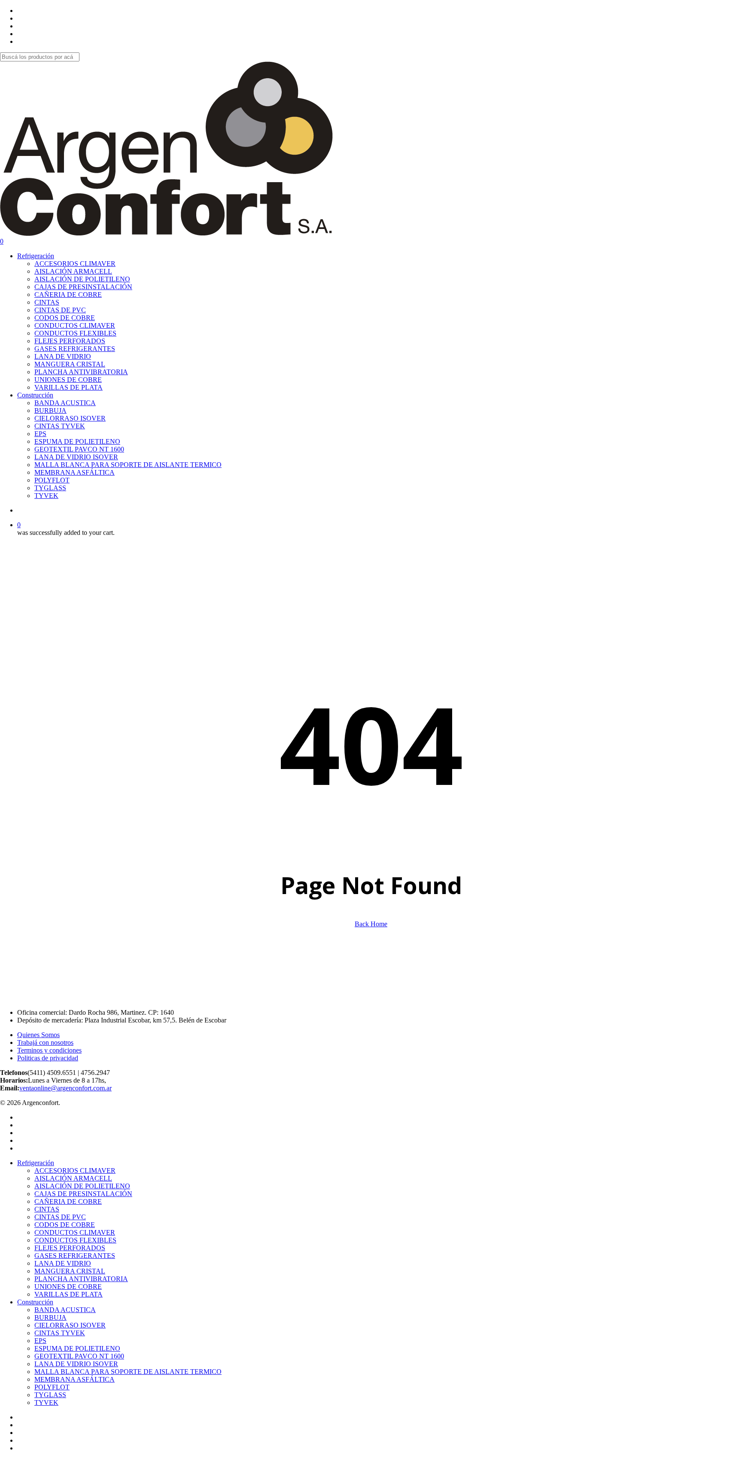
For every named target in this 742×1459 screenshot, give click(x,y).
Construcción (35, 1302)
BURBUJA (50, 1317)
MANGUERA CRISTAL (69, 1271)
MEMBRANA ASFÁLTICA (74, 1379)
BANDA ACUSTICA (65, 1309)
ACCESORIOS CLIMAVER (75, 1170)
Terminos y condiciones (49, 1050)
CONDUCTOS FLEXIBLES (75, 1240)
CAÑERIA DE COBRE (68, 1201)
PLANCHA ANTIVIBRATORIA (81, 1278)
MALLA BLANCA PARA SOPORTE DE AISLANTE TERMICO (128, 1371)
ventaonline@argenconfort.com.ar (65, 1088)
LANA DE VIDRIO (62, 1263)
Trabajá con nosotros (45, 1042)
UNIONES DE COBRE (68, 1286)
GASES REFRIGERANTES (74, 1255)
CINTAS (46, 1209)
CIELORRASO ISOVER (70, 1325)
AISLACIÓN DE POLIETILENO (82, 1186)
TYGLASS (50, 1394)
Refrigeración (35, 1162)
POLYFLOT (52, 1387)
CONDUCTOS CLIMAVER (74, 1232)
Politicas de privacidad (47, 1058)
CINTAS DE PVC (60, 1217)
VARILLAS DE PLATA (68, 1294)
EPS (40, 1340)
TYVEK (46, 1402)
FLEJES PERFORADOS (69, 1247)
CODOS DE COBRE (64, 1224)
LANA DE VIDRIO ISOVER (76, 1363)
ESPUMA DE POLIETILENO (77, 1348)
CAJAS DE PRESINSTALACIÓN (83, 1193)
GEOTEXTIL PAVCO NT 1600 (79, 1356)
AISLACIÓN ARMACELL (73, 1178)
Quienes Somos (38, 1034)
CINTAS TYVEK (59, 1333)
